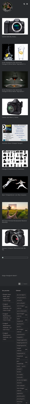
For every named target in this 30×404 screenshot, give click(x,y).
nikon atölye (20, 385)
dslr (19, 326)
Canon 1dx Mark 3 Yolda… (10, 117)
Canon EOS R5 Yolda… (9, 36)
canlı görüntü (21, 297)
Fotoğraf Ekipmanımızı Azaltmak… (13, 169)
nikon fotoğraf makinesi (22, 389)
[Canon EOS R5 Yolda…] (15, 26)
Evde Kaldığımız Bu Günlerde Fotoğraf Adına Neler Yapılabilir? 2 (13, 63)
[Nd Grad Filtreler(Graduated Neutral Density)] (15, 210)
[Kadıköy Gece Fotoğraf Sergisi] (15, 133)
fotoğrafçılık (21, 353)
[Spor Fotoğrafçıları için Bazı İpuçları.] (15, 184)
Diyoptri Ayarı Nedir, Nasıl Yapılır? (7, 296)
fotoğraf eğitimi (22, 340)
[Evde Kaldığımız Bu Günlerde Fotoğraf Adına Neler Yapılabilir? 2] (15, 52)
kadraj (19, 369)
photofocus (21, 396)
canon (19, 300)
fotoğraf (20, 337)
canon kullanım (22, 311)
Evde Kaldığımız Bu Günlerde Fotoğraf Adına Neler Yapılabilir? (13, 90)
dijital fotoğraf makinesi (22, 315)
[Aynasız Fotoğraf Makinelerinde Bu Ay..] (15, 237)
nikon (19, 382)
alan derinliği (21, 294)
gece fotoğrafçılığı (22, 362)
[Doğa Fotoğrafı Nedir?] (15, 265)
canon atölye (21, 303)
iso (23, 366)
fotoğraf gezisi (21, 345)
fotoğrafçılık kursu (22, 357)
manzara (20, 377)
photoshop (20, 399)
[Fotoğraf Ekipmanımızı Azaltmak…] (15, 158)
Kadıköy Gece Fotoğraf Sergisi (12, 143)
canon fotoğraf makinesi (22, 307)
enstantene (20, 334)
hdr (18, 366)
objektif (20, 393)
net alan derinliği (22, 380)
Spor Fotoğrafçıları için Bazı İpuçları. (14, 195)
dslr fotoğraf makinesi (22, 330)
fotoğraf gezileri (22, 342)
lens (19, 371)
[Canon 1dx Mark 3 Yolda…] (15, 107)
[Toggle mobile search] (24, 4)
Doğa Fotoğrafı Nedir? (9, 275)
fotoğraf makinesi (22, 349)
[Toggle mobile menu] (27, 4)
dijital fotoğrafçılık (22, 320)
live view (20, 374)
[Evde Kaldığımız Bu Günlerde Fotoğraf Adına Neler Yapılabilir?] (15, 79)
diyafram (20, 324)
